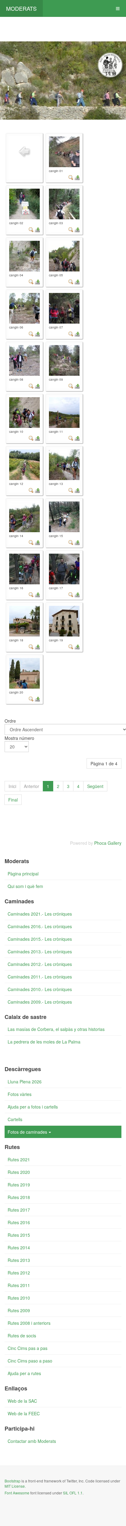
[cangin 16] (24, 569)
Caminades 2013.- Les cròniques (40, 951)
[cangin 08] (24, 360)
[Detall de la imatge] (71, 177)
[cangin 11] (64, 412)
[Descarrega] (77, 177)
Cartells (15, 1119)
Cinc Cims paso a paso (30, 1361)
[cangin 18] (24, 621)
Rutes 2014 (19, 1247)
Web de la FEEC (24, 1413)
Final (13, 800)
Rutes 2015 (19, 1235)
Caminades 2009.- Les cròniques (40, 1002)
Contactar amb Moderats (32, 1441)
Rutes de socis (22, 1335)
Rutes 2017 (19, 1210)
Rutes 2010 (19, 1298)
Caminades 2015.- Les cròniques (40, 939)
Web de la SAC (22, 1401)
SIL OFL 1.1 (73, 1492)
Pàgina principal (23, 874)
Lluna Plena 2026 (25, 1081)
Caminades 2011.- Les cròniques (40, 977)
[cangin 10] (24, 412)
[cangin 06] (24, 308)
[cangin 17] (64, 569)
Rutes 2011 (19, 1285)
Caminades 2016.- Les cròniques (40, 926)
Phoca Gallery (107, 843)
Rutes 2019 (19, 1185)
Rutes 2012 (19, 1273)
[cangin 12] (24, 464)
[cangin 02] (24, 204)
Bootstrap (12, 1480)
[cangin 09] (64, 360)
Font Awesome (17, 1492)
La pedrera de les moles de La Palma (44, 1042)
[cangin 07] (64, 308)
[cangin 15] (64, 517)
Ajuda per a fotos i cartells (33, 1107)
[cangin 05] (64, 256)
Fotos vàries (19, 1094)
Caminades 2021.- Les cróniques (40, 914)
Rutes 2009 (19, 1310)
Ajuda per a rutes (24, 1373)
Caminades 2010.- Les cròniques (40, 989)
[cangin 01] (64, 151)
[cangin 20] (24, 673)
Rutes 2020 (19, 1172)
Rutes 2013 (19, 1260)
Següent (95, 786)
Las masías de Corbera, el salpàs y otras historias (56, 1029)
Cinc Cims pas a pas (27, 1348)
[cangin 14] (24, 517)
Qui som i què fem (25, 886)
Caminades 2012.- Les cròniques (40, 964)
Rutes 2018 (19, 1197)
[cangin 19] (64, 621)
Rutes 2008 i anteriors (29, 1323)
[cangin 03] (64, 204)
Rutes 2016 (19, 1222)
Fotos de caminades (27, 1132)
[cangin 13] (64, 464)
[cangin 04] (24, 256)
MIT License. (15, 1486)
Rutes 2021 (19, 1159)
